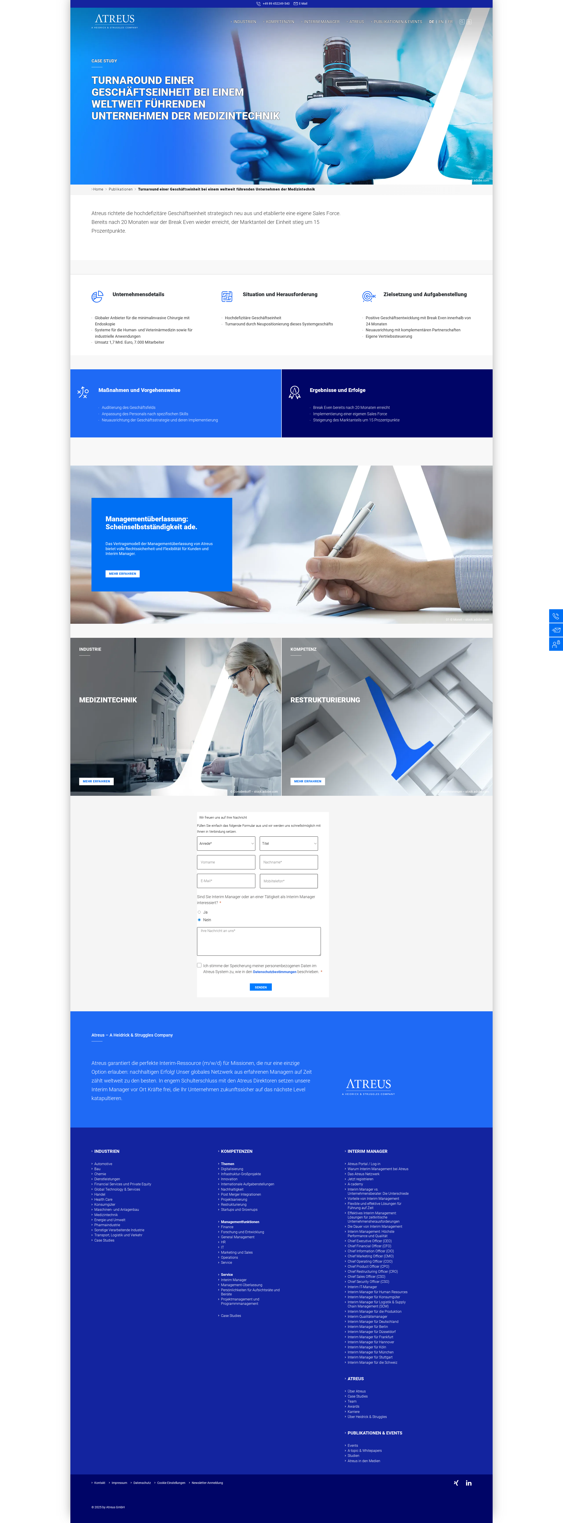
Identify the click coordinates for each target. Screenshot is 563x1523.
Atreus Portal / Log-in (364, 1164)
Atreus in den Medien (364, 1461)
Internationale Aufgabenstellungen (247, 1184)
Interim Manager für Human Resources (378, 1292)
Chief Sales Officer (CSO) (366, 1277)
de (431, 21)
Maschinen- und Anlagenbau (116, 1210)
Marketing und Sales (237, 1252)
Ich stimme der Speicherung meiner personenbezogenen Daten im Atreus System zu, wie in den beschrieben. (261, 968)
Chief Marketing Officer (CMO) (371, 1256)
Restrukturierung (234, 1204)
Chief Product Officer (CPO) (368, 1266)
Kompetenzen (280, 21)
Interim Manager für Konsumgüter (374, 1297)
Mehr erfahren (96, 781)
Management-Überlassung (241, 1285)
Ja (205, 912)
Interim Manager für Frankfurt (370, 1337)
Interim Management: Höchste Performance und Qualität (371, 1233)
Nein (207, 919)
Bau (97, 1169)
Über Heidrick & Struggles (367, 1417)
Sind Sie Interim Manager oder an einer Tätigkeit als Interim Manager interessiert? (256, 899)
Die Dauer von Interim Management (375, 1226)
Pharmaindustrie (107, 1225)
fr (450, 21)
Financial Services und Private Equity (122, 1184)
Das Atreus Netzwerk (364, 1174)
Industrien (245, 21)
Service (226, 1262)
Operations (229, 1257)
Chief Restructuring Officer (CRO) (373, 1271)
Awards (353, 1406)
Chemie (100, 1174)
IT (222, 1247)
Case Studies (104, 1240)
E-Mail (302, 3)
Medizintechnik (106, 1215)
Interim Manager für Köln (367, 1347)
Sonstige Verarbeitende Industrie (119, 1230)
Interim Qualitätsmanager (367, 1316)
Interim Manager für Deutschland (373, 1322)
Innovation (229, 1179)
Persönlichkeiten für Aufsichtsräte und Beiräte (250, 1292)
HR (223, 1242)
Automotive (103, 1164)
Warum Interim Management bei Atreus (378, 1169)
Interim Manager (322, 21)
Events (353, 1445)
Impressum (119, 1483)
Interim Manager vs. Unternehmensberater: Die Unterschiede (378, 1191)
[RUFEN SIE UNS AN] (556, 615)
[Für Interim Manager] (556, 644)
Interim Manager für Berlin (368, 1327)
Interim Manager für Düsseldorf (372, 1332)
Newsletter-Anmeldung (207, 1483)
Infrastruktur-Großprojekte (241, 1174)
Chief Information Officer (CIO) (371, 1251)
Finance (227, 1227)
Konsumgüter (104, 1204)
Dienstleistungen (107, 1179)
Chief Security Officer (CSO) (368, 1282)
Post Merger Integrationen (241, 1194)
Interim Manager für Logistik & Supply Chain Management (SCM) (377, 1304)
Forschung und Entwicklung (242, 1232)
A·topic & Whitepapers (365, 1451)
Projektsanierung (234, 1199)
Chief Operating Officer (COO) (370, 1261)
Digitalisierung (232, 1169)
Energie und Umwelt (109, 1220)
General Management (237, 1237)
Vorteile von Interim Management (373, 1199)
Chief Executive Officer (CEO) (370, 1241)
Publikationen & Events (398, 21)
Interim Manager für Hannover (371, 1342)
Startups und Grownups (239, 1210)
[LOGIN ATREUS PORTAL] (469, 21)
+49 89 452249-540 (276, 3)
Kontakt (99, 1483)
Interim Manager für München (371, 1352)
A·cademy (355, 1184)
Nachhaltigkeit (232, 1189)
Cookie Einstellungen (171, 1483)
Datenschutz (142, 1483)
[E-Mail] (556, 630)
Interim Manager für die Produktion (375, 1311)
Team (352, 1401)
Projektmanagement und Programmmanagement (240, 1301)
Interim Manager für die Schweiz (372, 1362)
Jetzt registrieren (360, 1179)
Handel (99, 1194)
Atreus (356, 21)
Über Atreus (357, 1391)
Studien (353, 1456)
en (441, 21)
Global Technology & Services (117, 1189)
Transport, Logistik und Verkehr (118, 1235)
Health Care (103, 1199)
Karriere (354, 1412)
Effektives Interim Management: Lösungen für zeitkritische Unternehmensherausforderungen (374, 1217)
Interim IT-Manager (362, 1287)
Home (98, 189)
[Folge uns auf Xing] (456, 1483)
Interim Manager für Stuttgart (370, 1357)
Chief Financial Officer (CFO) (369, 1246)
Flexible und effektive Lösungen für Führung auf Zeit (374, 1206)
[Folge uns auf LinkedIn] (469, 1483)
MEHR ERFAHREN (122, 573)
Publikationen (121, 189)
